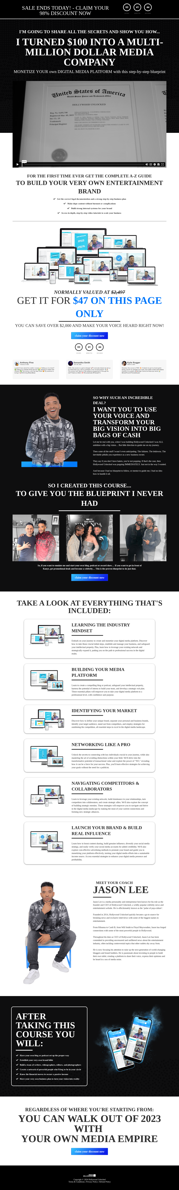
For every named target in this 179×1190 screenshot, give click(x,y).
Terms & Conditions (77, 1182)
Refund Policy (105, 1182)
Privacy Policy (92, 1182)
